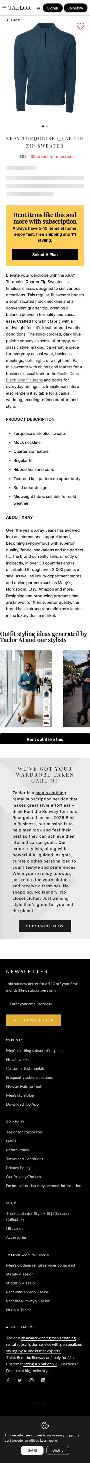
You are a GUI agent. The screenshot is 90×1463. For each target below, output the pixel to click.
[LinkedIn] (43, 1380)
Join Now (75, 8)
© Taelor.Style (45, 1402)
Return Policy (17, 1149)
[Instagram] (32, 1380)
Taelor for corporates (24, 1131)
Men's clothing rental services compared (40, 1265)
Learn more (48, 1440)
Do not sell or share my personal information (43, 1185)
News (11, 1140)
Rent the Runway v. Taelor (28, 1300)
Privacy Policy (18, 1167)
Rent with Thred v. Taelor (27, 1291)
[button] (81, 26)
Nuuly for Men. (63, 1357)
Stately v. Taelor (19, 1274)
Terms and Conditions (24, 1158)
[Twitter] (20, 1380)
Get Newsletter (33, 1020)
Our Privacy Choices (23, 1176)
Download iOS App (22, 1104)
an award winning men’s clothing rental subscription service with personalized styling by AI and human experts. (44, 1344)
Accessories (16, 1237)
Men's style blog (20, 1095)
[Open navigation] (4, 7)
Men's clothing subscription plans (34, 1050)
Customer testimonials (25, 1068)
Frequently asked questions (29, 1077)
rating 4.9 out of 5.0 (40, 1363)
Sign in (52, 8)
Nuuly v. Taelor (18, 1309)
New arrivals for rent (24, 1086)
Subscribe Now (45, 926)
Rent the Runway (31, 1357)
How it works (17, 1059)
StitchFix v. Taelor (21, 1282)
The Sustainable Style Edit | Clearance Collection (38, 1216)
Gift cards (14, 1228)
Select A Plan (45, 254)
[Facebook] (8, 1380)
